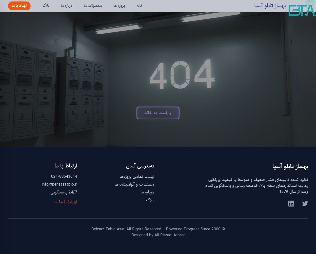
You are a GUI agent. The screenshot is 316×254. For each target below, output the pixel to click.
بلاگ (45, 6)
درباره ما (66, 6)
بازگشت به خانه (158, 113)
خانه (140, 6)
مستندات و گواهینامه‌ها (134, 184)
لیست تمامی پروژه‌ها (137, 176)
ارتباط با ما (19, 6)
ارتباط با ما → (65, 202)
